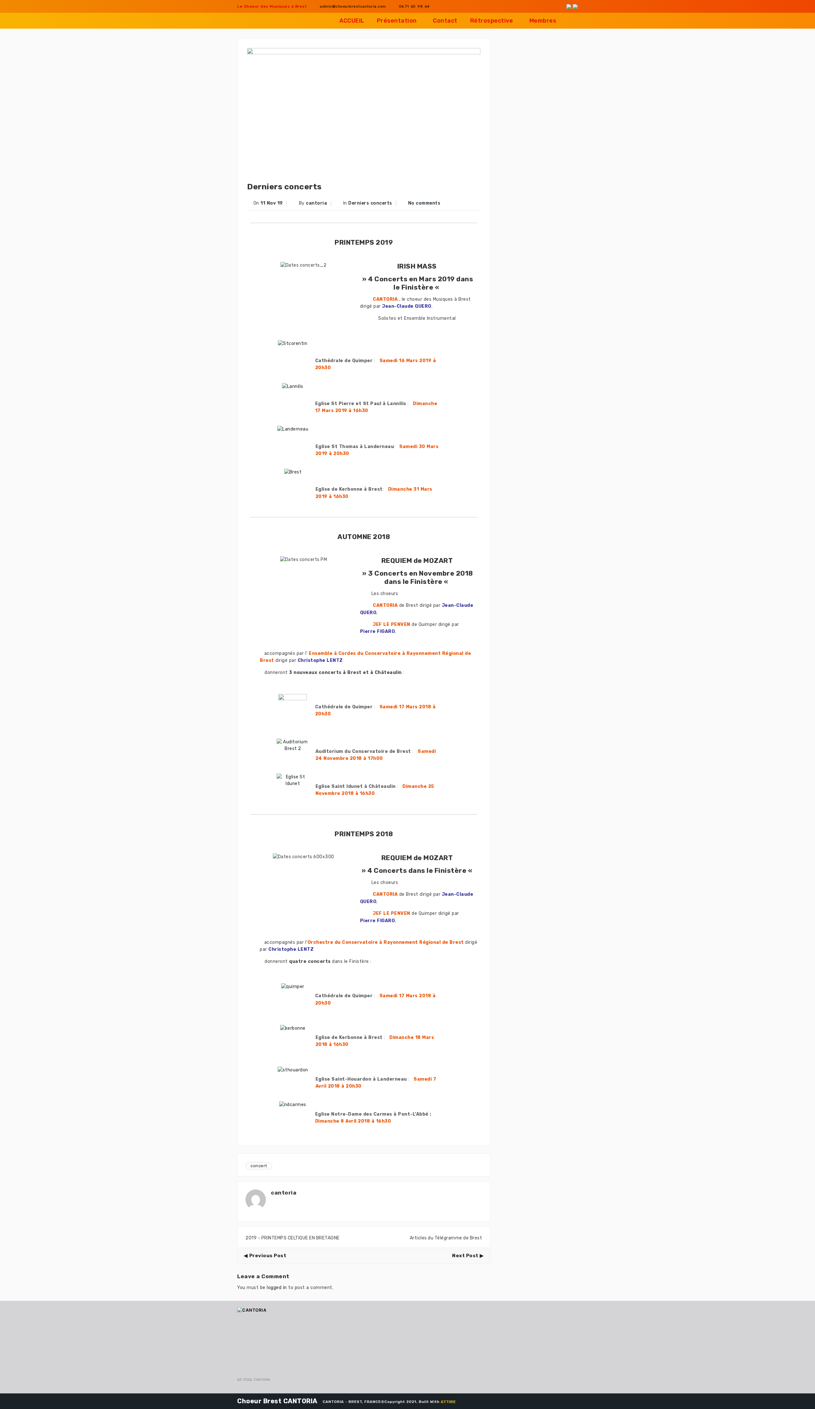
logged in (277, 1287)
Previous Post (267, 1255)
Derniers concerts (370, 203)
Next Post (465, 1255)
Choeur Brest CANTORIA (277, 1401)
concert (259, 1165)
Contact (445, 20)
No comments (424, 203)
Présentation (397, 20)
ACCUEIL (351, 20)
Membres (542, 20)
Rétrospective (491, 20)
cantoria (316, 203)
